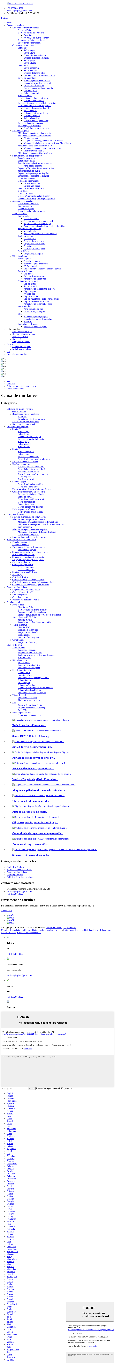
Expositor (28, 35)
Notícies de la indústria (22, 349)
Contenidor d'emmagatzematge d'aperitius (36, 198)
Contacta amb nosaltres (17, 354)
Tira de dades (29, 274)
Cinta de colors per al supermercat (47, 930)
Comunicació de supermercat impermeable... (37, 833)
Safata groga (29, 60)
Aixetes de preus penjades (35, 326)
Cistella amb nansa (32, 186)
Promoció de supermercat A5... (30, 844)
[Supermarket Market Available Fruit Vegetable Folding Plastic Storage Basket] (54, 849)
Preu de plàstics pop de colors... (30, 811)
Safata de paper (25, 95)
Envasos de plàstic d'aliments (36, 58)
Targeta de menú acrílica (34, 243)
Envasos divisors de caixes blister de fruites (37, 103)
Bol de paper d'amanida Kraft (37, 80)
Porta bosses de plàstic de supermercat (35, 163)
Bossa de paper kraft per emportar (38, 88)
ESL (20, 314)
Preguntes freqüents (21, 341)
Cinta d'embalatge (26, 208)
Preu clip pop (29, 294)
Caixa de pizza (30, 90)
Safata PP (22, 48)
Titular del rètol (24, 306)
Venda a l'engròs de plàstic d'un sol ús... (35, 779)
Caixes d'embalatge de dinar (36, 120)
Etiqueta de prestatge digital (36, 316)
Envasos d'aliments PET (34, 73)
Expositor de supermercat (29, 43)
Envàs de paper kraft (27, 78)
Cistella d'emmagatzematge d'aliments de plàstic (33, 582)
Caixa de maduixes (32, 115)
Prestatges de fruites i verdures (37, 38)
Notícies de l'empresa (21, 346)
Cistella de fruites (25, 193)
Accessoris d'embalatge (22, 201)
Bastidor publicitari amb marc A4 (38, 221)
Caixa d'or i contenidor (34, 100)
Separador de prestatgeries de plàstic (34, 173)
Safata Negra (29, 50)
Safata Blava (29, 53)
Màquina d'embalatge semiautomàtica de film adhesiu (47, 143)
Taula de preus (24, 258)
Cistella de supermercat (28, 181)
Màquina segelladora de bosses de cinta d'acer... (39, 790)
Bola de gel (23, 191)
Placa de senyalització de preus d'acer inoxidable (45, 226)
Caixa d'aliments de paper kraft (37, 83)
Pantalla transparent (26, 158)
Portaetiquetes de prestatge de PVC (39, 289)
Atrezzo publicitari (15, 874)
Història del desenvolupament (25, 334)
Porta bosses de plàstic (73, 930)
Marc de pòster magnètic (34, 248)
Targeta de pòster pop (33, 253)
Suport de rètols (30, 286)
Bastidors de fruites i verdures (31, 33)
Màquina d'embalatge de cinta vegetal (34, 133)
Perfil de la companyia (22, 331)
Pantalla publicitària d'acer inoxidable (40, 233)
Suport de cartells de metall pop (37, 223)
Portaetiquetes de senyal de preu (38, 304)
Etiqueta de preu (25, 271)
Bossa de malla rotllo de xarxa (31, 211)
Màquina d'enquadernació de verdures (35, 153)
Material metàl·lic (31, 218)
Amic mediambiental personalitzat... (33, 768)
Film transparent (31, 138)
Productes (11, 383)
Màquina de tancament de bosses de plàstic (42, 148)
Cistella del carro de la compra (97, 930)
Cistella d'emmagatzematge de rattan (34, 196)
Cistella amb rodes (32, 183)
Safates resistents (8, 932)
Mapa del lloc (70, 927)
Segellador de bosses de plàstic (26, 589)
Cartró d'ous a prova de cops (36, 128)
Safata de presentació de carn (31, 188)
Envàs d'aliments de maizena (30, 123)
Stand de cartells (19, 213)
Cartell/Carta (23, 251)
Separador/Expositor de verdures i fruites (36, 168)
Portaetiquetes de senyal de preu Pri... (34, 757)
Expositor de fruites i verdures (31, 40)
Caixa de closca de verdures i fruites (39, 75)
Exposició (16, 339)
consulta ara (6, 910)
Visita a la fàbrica (20, 336)
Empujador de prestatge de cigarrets (34, 176)
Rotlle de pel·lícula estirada (29, 932)
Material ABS (30, 238)
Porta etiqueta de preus (28, 324)
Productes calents (54, 927)
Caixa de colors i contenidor (36, 98)
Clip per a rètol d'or (32, 296)
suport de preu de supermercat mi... (32, 746)
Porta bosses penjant (33, 166)
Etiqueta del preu (19, 256)
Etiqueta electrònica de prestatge (38, 319)
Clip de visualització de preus (37, 301)
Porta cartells (23, 216)
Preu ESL (28, 321)
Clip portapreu (30, 291)
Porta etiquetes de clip (33, 309)
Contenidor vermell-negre (35, 55)
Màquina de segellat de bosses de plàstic (35, 146)
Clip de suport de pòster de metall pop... (35, 822)
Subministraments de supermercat (27, 156)
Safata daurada (30, 70)
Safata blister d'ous (32, 118)
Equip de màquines (20, 130)
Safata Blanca (30, 63)
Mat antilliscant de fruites (29, 171)
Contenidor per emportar (23, 45)
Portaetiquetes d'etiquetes (35, 279)
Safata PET (23, 65)
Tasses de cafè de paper (34, 85)
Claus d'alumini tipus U (34, 151)
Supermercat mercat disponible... (31, 854)
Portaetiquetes (30, 246)
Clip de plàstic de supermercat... (30, 801)
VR (8, 351)
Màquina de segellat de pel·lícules (16, 930)
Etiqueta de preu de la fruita (36, 264)
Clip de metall (30, 284)
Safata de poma (30, 110)
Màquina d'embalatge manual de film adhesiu (44, 140)
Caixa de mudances (26, 178)
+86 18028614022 (15, 8)
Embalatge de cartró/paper (29, 125)
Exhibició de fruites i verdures (25, 28)
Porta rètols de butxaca (34, 241)
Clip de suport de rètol (28, 281)
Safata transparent (31, 68)
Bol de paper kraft (32, 93)
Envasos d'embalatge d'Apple (37, 108)
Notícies (10, 344)
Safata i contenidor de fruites (19, 869)
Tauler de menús (25, 236)
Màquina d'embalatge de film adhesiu (34, 135)
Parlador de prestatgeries (34, 276)
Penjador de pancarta (33, 261)
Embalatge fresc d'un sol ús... (29, 725)
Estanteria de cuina (26, 161)
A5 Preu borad (30, 266)
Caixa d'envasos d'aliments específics (34, 105)
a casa (9, 22)
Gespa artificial (24, 30)
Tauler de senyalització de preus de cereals (42, 269)
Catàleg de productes (16, 25)
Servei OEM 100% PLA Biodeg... (31, 736)
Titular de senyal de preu (34, 311)
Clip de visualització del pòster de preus (41, 299)
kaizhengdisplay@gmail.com (19, 10)
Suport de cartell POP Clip (29, 228)
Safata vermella (25, 444)
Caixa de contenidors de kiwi (36, 113)
